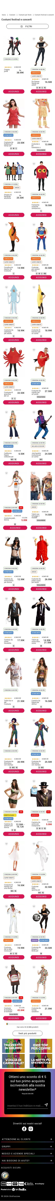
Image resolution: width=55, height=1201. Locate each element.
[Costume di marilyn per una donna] (6, 844)
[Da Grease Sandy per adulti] (33, 39)
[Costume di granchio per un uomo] (6, 350)
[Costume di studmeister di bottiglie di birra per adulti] (6, 968)
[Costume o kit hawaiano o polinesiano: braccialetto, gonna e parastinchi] (33, 102)
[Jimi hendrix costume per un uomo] (33, 413)
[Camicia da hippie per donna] (33, 660)
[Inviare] (46, 1105)
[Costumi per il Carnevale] (13, 1067)
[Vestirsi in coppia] (41, 1052)
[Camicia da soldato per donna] (6, 782)
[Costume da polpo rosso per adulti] (33, 538)
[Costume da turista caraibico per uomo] (33, 968)
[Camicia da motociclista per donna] (6, 538)
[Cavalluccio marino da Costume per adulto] (6, 225)
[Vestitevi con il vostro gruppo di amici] (13, 1052)
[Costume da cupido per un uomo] (33, 350)
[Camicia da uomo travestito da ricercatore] (6, 599)
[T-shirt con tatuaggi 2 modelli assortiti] (33, 474)
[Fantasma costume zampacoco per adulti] (33, 164)
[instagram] (31, 1129)
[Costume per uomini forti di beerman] (33, 225)
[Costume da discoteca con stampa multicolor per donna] (6, 721)
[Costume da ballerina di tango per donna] (6, 102)
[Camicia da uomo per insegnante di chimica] (33, 782)
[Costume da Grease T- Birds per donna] (33, 907)
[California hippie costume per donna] (6, 413)
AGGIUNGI (13, 91)
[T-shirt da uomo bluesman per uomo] (33, 599)
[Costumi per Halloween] (41, 1067)
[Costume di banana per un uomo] (33, 288)
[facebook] (24, 1129)
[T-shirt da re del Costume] (6, 660)
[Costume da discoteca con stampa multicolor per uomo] (33, 721)
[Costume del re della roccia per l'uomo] (6, 907)
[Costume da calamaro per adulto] (6, 288)
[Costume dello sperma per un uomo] (33, 844)
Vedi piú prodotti (27, 1033)
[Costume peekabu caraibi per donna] (6, 474)
